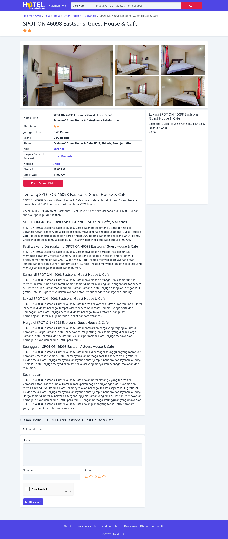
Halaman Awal (58, 5)
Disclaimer (130, 526)
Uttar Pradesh (72, 16)
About (67, 526)
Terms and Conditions (107, 526)
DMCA (144, 526)
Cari (191, 5)
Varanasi (90, 16)
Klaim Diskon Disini (43, 183)
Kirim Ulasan (33, 501)
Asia (47, 16)
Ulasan (27, 440)
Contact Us (157, 526)
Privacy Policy (82, 526)
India (56, 16)
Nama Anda (30, 470)
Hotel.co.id (119, 534)
